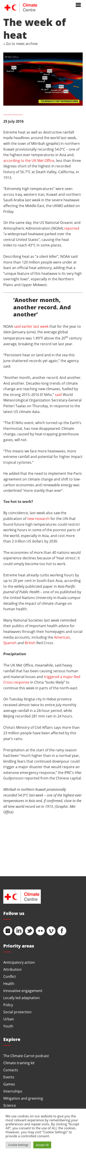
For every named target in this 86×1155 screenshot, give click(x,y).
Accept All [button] (42, 1145)
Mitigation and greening (23, 1098)
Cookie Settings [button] (18, 1145)
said (58, 394)
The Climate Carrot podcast (26, 1055)
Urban (8, 1019)
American (62, 637)
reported (71, 228)
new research (38, 518)
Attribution (12, 969)
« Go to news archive (20, 43)
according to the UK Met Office (28, 160)
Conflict (9, 976)
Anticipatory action (19, 962)
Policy (8, 1004)
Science (9, 1105)
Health (8, 983)
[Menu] (78, 4)
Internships (12, 1091)
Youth (8, 1026)
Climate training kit (19, 1062)
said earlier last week (31, 326)
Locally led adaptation (21, 997)
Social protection (17, 1012)
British (30, 642)
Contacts (10, 1070)
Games (9, 1084)
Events (8, 1077)
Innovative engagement (22, 990)
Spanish (10, 642)
